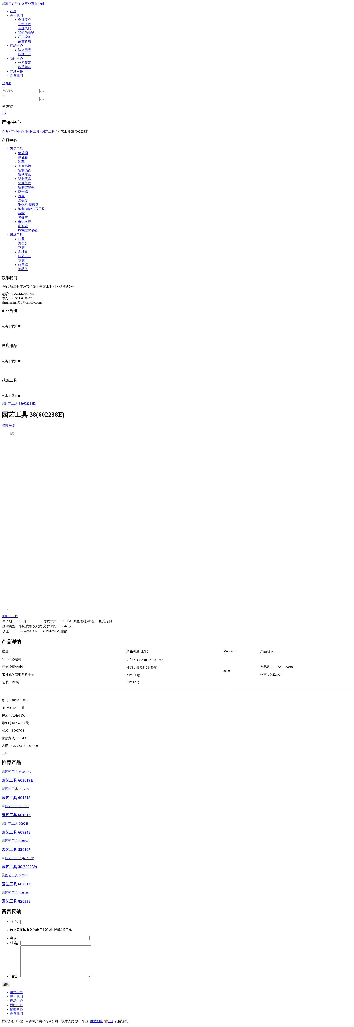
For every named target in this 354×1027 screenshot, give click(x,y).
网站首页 (16, 992)
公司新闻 (24, 62)
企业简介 (24, 19)
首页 (13, 11)
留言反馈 (8, 425)
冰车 (21, 161)
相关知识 (24, 67)
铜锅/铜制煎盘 (28, 204)
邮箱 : (15, 943)
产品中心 (16, 45)
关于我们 (16, 15)
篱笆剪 (23, 243)
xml (110, 1021)
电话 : (14, 938)
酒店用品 (24, 50)
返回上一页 (10, 616)
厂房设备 (24, 37)
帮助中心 (16, 1009)
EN (4, 113)
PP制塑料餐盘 (28, 230)
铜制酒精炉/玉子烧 (31, 209)
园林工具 (24, 54)
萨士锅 (23, 191)
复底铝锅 (24, 166)
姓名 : (15, 921)
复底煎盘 (24, 183)
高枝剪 (23, 252)
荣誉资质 (24, 41)
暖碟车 (23, 217)
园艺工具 (48, 131)
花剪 (21, 247)
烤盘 (21, 196)
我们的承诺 (26, 32)
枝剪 (21, 239)
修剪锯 (23, 264)
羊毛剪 (23, 269)
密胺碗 (23, 226)
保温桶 (23, 153)
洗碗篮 (23, 200)
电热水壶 (24, 221)
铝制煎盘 (24, 179)
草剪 (21, 260)
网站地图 (96, 1021)
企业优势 (24, 28)
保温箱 (23, 157)
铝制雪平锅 (26, 187)
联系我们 (16, 75)
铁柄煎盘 (24, 174)
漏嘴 (21, 213)
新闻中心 (16, 58)
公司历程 (24, 24)
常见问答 (16, 71)
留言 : (15, 976)
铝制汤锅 (24, 170)
